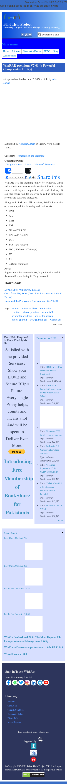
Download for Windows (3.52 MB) (22, 289)
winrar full (47, 312)
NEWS (47, 51)
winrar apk (55, 319)
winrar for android (44, 316)
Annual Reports (14, 722)
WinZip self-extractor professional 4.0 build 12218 (33, 647)
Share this (48, 177)
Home (6, 51)
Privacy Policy (13, 718)
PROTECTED (38, 774)
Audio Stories (9, 55)
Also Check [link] (10, 533)
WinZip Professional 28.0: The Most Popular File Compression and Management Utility (32, 639)
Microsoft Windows (44, 164)
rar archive (45, 308)
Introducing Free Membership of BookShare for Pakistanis (18, 486)
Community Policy (15, 714)
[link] (33, 44)
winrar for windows (22, 316)
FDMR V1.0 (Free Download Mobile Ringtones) (51, 370)
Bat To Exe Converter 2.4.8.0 (17, 588)
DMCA (26, 774)
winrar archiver (29, 308)
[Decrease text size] (22, 36)
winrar (15, 308)
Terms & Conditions (16, 709)
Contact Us (12, 705)
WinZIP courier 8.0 (15, 654)
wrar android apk (38, 319)
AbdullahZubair (27, 143)
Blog (55, 51)
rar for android (19, 319)
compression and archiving (31, 155)
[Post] (28, 171)
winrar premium (31, 312)
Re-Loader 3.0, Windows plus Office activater (49, 450)
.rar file (15, 312)
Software (16, 51)
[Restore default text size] (26, 36)
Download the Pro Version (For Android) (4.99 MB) (31, 301)
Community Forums (32, 51)
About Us (11, 701)
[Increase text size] (30, 36)
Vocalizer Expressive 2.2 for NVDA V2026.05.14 (49, 468)
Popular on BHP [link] (46, 338)
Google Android (14, 164)
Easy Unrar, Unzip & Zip (15, 538)
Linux (28, 164)
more (60, 520)
